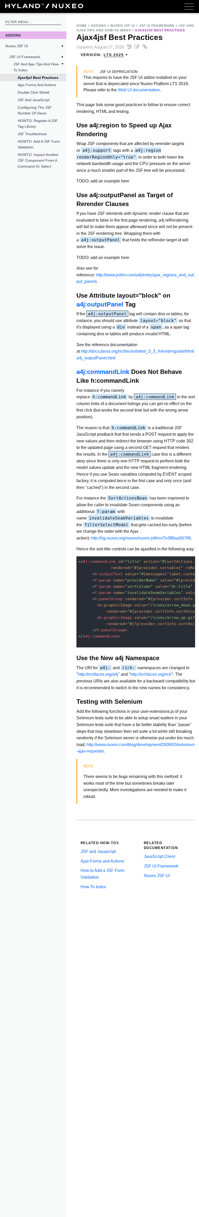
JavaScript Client (159, 856)
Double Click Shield (33, 92)
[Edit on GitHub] (137, 47)
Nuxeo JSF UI (16, 46)
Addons (13, 35)
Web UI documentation (139, 90)
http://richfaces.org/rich (151, 674)
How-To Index (93, 887)
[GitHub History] (129, 47)
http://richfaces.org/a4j (98, 674)
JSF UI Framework (24, 57)
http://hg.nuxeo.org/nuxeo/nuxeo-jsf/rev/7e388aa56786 (141, 538)
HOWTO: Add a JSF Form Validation (39, 144)
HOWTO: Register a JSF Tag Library (38, 123)
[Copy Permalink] (145, 47)
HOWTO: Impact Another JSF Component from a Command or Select (38, 160)
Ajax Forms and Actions (37, 85)
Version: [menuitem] (102, 55)
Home (81, 26)
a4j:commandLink (102, 371)
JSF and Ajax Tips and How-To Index (36, 67)
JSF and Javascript (98, 851)
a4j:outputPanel (99, 304)
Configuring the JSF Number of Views (35, 110)
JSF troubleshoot (32, 134)
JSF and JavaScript (33, 100)
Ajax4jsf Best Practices (38, 78)
